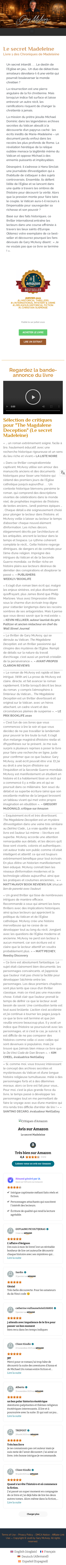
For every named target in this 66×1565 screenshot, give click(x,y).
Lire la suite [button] (14, 1257)
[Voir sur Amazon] (10, 1231)
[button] (32, 31)
